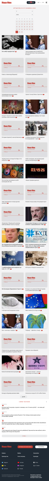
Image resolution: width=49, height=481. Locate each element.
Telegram (6, 462)
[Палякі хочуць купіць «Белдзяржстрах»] (36, 194)
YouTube (21, 462)
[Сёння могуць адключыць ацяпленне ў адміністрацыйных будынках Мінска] (13, 343)
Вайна (19, 453)
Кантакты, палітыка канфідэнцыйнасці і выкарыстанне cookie (36, 476)
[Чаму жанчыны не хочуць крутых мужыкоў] (13, 194)
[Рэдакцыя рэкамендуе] (46, 401)
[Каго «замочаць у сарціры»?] (13, 322)
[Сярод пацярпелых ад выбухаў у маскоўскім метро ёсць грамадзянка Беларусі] (36, 45)
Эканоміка (36, 453)
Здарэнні (3, 427)
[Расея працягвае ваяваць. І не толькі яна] (36, 109)
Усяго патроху (21, 456)
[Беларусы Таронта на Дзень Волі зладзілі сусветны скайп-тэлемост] (13, 109)
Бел (38, 2)
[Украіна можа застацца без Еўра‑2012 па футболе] (13, 151)
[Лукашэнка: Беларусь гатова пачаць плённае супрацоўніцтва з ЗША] (36, 216)
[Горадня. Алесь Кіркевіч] (36, 343)
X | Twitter (37, 465)
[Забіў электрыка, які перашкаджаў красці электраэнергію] (36, 151)
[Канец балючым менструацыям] (13, 364)
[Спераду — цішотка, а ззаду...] (36, 322)
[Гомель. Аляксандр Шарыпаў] (13, 66)
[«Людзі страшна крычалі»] (36, 173)
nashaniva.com (10, 476)
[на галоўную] (6, 2)
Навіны (4, 453)
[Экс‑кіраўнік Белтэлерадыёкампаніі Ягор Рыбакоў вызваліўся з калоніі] (13, 238)
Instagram (21, 465)
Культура (35, 456)
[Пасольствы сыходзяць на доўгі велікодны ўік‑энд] (13, 173)
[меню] (46, 2)
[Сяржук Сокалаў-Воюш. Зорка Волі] (36, 87)
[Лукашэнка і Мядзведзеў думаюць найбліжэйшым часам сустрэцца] (13, 216)
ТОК (5, 465)
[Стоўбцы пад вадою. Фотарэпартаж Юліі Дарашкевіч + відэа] (36, 130)
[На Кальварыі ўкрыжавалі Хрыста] (13, 282)
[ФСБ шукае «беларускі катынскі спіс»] (36, 260)
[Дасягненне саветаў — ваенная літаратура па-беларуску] (36, 364)
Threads (21, 468)
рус (43, 2)
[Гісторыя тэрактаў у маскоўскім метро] (13, 130)
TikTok (36, 462)
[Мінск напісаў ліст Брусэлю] (36, 302)
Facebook (6, 468)
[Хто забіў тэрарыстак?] (13, 45)
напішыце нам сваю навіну (25, 446)
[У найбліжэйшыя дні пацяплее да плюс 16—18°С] (13, 260)
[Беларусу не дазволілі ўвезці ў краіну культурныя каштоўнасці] (36, 282)
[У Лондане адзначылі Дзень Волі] (36, 66)
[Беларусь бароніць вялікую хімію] (13, 385)
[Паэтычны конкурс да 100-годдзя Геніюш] (36, 385)
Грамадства (4, 404)
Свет (3, 419)
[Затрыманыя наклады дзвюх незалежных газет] (13, 87)
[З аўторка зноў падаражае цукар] (13, 302)
